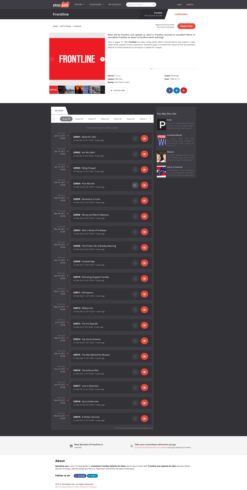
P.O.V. (169, 120)
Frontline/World (174, 135)
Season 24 (131, 119)
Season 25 (118, 119)
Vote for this (119, 90)
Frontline (77, 26)
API (56, 487)
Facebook (81, 476)
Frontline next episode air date (125, 428)
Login (179, 4)
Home (55, 26)
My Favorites (115, 4)
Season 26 (105, 119)
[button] (102, 59)
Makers (170, 152)
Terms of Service (81, 487)
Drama (118, 75)
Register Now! (186, 26)
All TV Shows (65, 26)
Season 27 (92, 119)
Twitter (93, 476)
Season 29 (66, 119)
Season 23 (144, 119)
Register (190, 4)
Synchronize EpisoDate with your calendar (151, 447)
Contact (93, 487)
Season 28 (79, 119)
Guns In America (175, 167)
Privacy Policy (66, 487)
